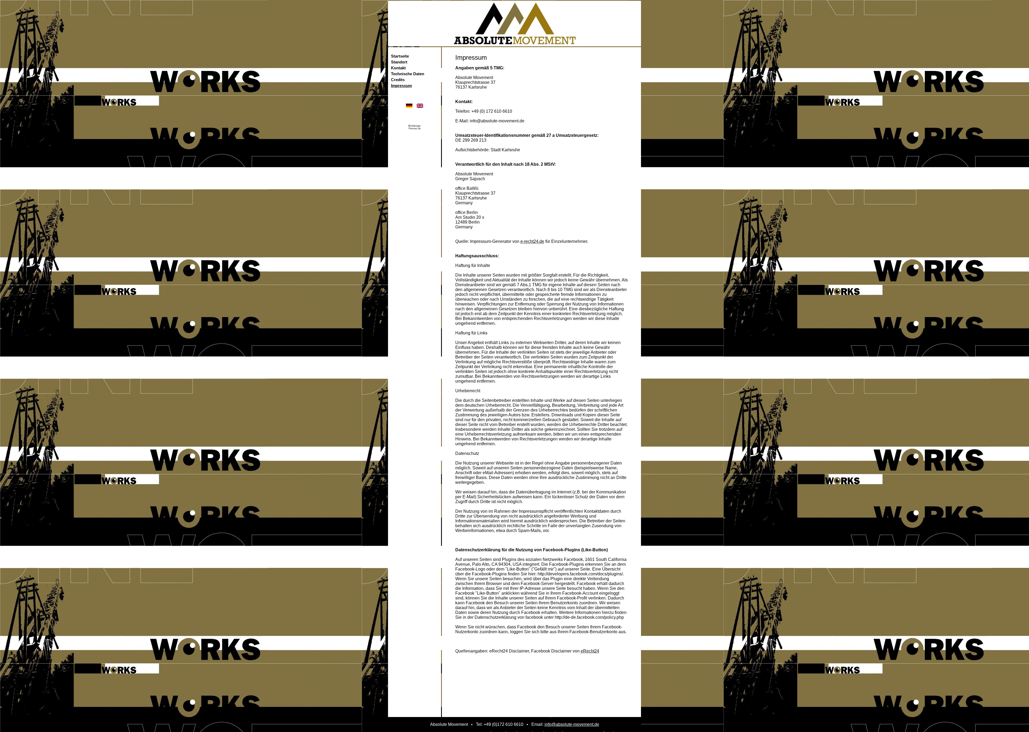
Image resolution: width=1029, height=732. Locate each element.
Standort (399, 62)
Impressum (401, 86)
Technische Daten (407, 74)
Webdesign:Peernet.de (414, 127)
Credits (398, 80)
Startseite (400, 56)
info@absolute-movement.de (572, 724)
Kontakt (398, 68)
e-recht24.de (532, 241)
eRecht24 (590, 651)
